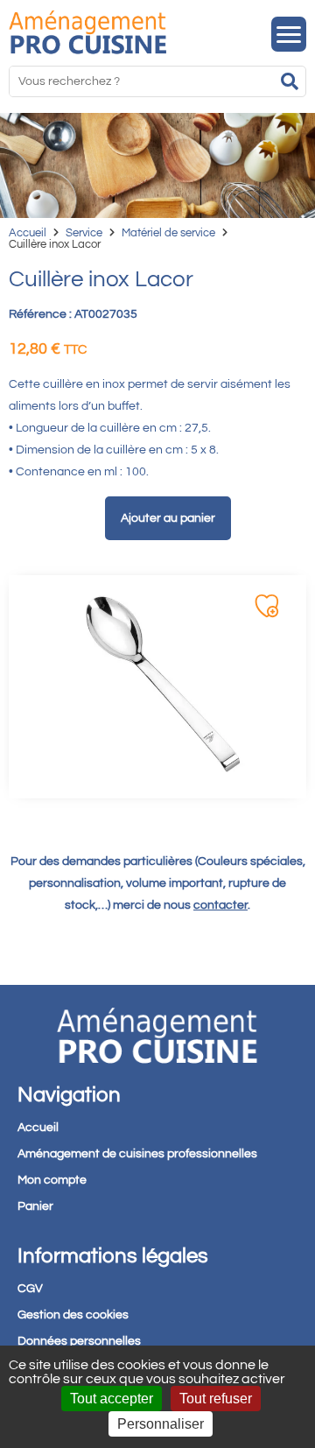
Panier (35, 1206)
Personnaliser (160, 1423)
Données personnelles (79, 1341)
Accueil (27, 233)
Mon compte (52, 1180)
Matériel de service (168, 233)
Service (84, 233)
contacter (220, 905)
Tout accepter (111, 1398)
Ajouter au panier (168, 518)
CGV (30, 1289)
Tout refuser (215, 1398)
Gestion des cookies (73, 1315)
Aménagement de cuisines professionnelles (137, 1154)
